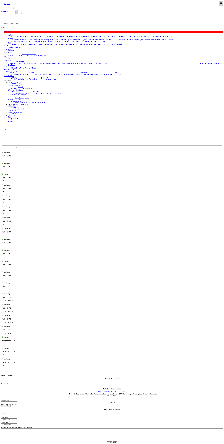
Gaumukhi (29, 63)
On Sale (6, 31)
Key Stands (30, 88)
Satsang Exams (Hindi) (18, 44)
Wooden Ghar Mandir (29, 54)
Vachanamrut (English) (18, 36)
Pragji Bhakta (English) (141, 36)
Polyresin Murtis (30, 68)
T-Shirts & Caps (9, 76)
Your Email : (4, 418)
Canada (22, 13)
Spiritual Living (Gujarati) (35, 40)
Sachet (116, 73)
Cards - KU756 (6, 286)
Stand (111, 74)
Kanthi (10, 47)
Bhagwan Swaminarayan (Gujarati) (59, 41)
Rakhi (9, 58)
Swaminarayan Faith (90, 36)
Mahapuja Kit (218, 63)
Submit (112, 402)
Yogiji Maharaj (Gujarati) (79, 41)
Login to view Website (112, 395)
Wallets (10, 120)
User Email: (4, 384)
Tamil (103, 44)
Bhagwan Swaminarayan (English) (161, 36)
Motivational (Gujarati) (80, 40)
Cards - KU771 (6, 297)
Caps (54, 79)
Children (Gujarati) (66, 40)
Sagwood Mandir (31, 55)
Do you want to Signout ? (9, 404)
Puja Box (60, 63)
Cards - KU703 (6, 221)
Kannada (119, 44)
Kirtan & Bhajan (42, 41)
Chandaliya (90, 63)
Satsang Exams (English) (34, 36)
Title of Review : (6, 423)
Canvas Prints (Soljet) (15, 112)
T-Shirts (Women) (43, 77)
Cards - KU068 (6, 188)
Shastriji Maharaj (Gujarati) (96, 41)
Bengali (113, 44)
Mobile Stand (12, 106)
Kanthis (6, 46)
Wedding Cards (16, 101)
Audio (13, 118)
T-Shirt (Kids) (33, 79)
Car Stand (25, 93)
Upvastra (105, 63)
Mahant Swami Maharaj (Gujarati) (162, 40)
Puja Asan (210, 63)
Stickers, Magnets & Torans (17, 95)
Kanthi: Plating (17, 47)
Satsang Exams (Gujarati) (51, 40)
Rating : (3, 413)
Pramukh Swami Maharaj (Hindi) (68, 44)
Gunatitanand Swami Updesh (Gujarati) (24, 41)
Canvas (13, 114)
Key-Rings (14, 88)
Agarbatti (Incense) (10, 71)
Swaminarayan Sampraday (141, 40)
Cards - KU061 (6, 178)
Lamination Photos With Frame (18, 104)
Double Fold (35, 103)
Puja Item (203, 63)
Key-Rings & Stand (14, 85)
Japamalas (7, 49)
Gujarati (10, 38)
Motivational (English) (105, 36)
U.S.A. (21, 11)
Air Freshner (99, 74)
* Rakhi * (7, 57)
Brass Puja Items (9, 70)
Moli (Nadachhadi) (69, 63)
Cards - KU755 (6, 275)
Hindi (9, 43)
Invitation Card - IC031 (9, 341)
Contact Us (116, 391)
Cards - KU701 (6, 199)
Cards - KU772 (6, 308)
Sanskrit (93, 44)
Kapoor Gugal (62, 74)
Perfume (106, 74)
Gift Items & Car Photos (15, 90)
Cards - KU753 (6, 254)
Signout (3, 406)
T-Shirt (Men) (15, 79)
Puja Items (7, 60)
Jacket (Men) (24, 79)
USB (9, 117)
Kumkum (84, 63)
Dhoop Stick (53, 74)
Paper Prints (12, 115)
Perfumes (83, 73)
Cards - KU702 (6, 210)
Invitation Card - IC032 (9, 351)
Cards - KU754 (6, 265)
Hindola (10, 121)
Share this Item (7, 375)
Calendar (14, 84)
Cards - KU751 (6, 232)
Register (7, 4)
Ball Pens (36, 92)
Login (112, 389)
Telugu (108, 44)
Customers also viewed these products (14, 148)
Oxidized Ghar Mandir (15, 55)
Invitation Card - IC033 (9, 362)
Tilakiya (35, 63)
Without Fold (19, 103)
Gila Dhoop (45, 74)
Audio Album (12, 110)
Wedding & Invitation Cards (17, 99)
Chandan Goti (43, 63)
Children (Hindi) (31, 44)
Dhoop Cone (37, 74)
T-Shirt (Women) (46, 79)
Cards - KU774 (6, 330)
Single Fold (27, 103)
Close (119, 389)
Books (6, 33)
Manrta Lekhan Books (125, 40)
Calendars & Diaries (14, 82)
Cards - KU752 (6, 243)
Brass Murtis (20, 68)
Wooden (17, 109)
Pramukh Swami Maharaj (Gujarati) (99, 40)
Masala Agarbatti (16, 74)
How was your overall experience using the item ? (17, 428)
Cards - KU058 (6, 167)
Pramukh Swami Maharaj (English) (66, 36)
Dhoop (31, 73)
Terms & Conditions (103, 391)
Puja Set (78, 63)
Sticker (27, 98)
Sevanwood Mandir (43, 55)
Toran (13, 96)
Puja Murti (11, 63)
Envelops (42, 103)
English (10, 35)
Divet (100, 63)
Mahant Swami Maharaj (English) (123, 36)
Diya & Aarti (11, 65)
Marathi (98, 44)
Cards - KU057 (6, 156)
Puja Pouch (22, 63)
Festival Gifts (58, 93)
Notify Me (105, 389)
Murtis (6, 66)
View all (29, 148)
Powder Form (121, 74)
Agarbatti (11, 73)
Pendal (20, 87)
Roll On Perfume (89, 74)
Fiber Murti (15, 92)
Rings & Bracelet (48, 93)
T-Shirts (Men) (12, 77)
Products (8, 128)
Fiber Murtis (12, 68)
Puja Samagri (19, 62)
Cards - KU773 (6, 319)
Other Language (84, 44)
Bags (30, 93)
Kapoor (69, 74)
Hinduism (80, 36)
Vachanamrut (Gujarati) (19, 40)
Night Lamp (76, 74)
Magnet (21, 98)
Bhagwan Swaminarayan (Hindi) (47, 44)
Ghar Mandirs (8, 52)
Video (17, 118)
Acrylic (23, 109)
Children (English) (48, 36)
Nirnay (19, 84)
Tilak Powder (52, 63)
